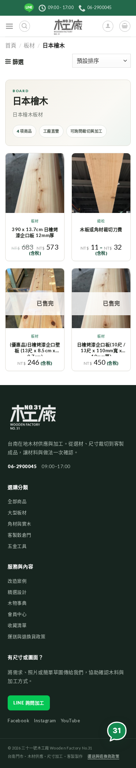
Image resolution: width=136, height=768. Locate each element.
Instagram (45, 720)
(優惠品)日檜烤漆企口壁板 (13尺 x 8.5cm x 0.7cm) (35, 349)
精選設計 (17, 592)
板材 (29, 45)
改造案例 (17, 581)
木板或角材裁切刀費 (101, 229)
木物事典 (17, 603)
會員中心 (17, 614)
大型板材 (17, 512)
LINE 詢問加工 (28, 703)
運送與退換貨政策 (26, 636)
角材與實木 (19, 523)
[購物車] (124, 26)
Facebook (18, 720)
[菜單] (9, 26)
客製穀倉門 (19, 535)
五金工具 (17, 546)
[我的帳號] (108, 26)
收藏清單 (17, 625)
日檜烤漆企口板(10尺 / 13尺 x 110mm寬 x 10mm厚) (101, 349)
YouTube (70, 720)
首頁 (10, 45)
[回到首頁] (33, 420)
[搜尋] (24, 26)
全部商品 (17, 501)
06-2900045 (22, 466)
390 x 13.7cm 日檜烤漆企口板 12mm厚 (35, 232)
